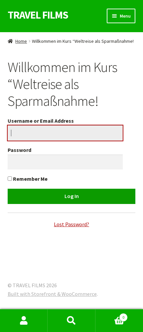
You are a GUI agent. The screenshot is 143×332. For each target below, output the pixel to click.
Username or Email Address (41, 120)
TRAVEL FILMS (38, 15)
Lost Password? (71, 224)
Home (21, 41)
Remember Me (30, 178)
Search (71, 320)
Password (19, 150)
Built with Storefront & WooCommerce (52, 294)
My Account (24, 320)
